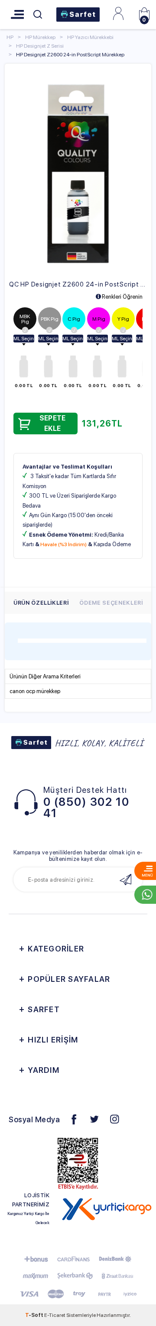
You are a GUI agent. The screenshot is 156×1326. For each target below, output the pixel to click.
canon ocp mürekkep (35, 691)
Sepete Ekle (52, 423)
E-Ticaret (54, 1315)
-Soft (34, 1315)
